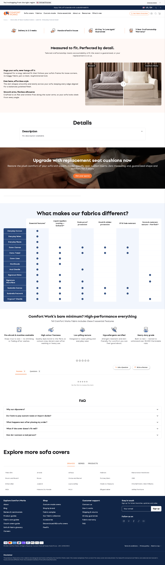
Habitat (103, 473)
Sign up (156, 509)
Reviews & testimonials (13, 512)
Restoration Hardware (140, 473)
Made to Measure (107, 484)
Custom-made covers (52, 504)
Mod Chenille (15, 269)
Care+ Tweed (14, 253)
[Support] (156, 7)
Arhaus (71, 473)
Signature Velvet (15, 275)
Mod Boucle (15, 264)
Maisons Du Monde (44, 489)
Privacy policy (144, 546)
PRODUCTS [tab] (93, 463)
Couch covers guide (12, 524)
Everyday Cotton (15, 231)
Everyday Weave (14, 242)
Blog (5, 508)
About (6, 504)
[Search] (155, 13)
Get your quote (82, 176)
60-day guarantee (90, 516)
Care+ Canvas (15, 247)
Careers (7, 531)
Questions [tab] (33, 371)
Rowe (39, 478)
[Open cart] (159, 13)
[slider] (123, 84)
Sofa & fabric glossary (13, 527)
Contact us (87, 504)
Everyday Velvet (15, 236)
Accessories (48, 520)
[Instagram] (124, 521)
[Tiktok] (139, 521)
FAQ (84, 524)
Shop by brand (49, 508)
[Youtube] (144, 521)
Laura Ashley (73, 484)
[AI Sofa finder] (151, 13)
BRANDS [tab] (71, 463)
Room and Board (11, 478)
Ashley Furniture (138, 489)
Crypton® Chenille (14, 299)
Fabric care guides (11, 520)
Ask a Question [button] (123, 367)
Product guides (10, 516)
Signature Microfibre (10, 281)
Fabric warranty (89, 520)
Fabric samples (49, 512)
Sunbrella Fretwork (15, 294)
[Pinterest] (129, 521)
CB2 (133, 478)
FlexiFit (46, 527)
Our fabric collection (51, 516)
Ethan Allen (9, 484)
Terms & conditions (131, 546)
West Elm (9, 473)
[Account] (159, 7)
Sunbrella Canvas (15, 288)
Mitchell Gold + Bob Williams (142, 484)
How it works (87, 508)
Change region (152, 2)
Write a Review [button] (142, 367)
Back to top (155, 546)
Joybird (40, 484)
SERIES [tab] (81, 463)
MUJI (70, 489)
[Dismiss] (160, 2)
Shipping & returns (90, 512)
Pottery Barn (105, 478)
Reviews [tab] (19, 371)
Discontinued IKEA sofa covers (55, 524)
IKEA (7, 489)
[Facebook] (134, 521)
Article (39, 473)
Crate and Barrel (74, 478)
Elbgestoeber (105, 489)
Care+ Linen (15, 258)
